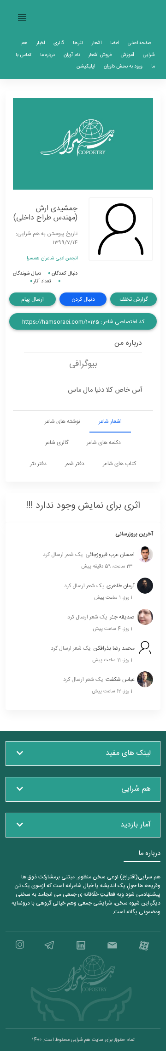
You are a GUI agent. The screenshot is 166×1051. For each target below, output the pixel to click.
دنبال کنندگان (62, 273)
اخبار (40, 43)
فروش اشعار (100, 55)
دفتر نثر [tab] (38, 463)
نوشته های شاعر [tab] (62, 421)
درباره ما (47, 55)
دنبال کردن (83, 299)
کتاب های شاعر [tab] (119, 463)
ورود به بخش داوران (123, 66)
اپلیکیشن (86, 66)
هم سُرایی (136, 789)
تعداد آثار (40, 281)
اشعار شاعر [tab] (110, 421)
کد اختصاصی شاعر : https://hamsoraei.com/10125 (83, 321)
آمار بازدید (135, 825)
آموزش (127, 55)
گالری (58, 43)
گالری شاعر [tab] (56, 442)
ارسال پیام (32, 299)
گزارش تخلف (133, 299)
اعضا (114, 43)
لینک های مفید (128, 753)
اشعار (96, 43)
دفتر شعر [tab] (74, 463)
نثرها (78, 43)
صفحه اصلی (140, 43)
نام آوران (72, 55)
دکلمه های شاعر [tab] (104, 442)
